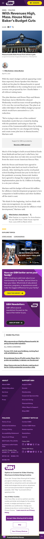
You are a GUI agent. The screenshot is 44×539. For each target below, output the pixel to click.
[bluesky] (31, 444)
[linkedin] (38, 444)
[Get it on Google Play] (34, 262)
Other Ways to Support (30, 407)
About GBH (6, 384)
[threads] (33, 444)
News (4, 10)
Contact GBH (26, 422)
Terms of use (6, 422)
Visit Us (24, 437)
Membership (26, 392)
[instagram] (23, 444)
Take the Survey (13, 293)
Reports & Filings (8, 437)
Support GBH (26, 384)
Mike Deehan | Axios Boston (14, 71)
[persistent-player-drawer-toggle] (42, 536)
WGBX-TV (14, 452)
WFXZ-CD (5, 456)
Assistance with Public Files (10, 445)
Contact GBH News (28, 426)
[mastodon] (33, 451)
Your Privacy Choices (19, 531)
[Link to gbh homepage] (10, 3)
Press (4, 400)
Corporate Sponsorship (30, 396)
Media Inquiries (27, 429)
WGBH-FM (15, 456)
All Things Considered (12, 347)
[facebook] (36, 444)
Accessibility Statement (10, 433)
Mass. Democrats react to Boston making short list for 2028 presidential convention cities (21, 366)
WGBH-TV (5, 452)
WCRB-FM (6, 460)
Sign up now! (14, 323)
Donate (36, 3)
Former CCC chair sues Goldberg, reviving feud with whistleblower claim (21, 352)
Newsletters (26, 433)
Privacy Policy (7, 429)
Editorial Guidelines (9, 426)
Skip (19, 525)
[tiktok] (26, 444)
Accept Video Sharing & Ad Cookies (19, 518)
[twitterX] (31, 214)
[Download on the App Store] (23, 262)
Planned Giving (27, 403)
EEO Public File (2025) (10, 441)
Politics (11, 10)
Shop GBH (25, 411)
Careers (4, 396)
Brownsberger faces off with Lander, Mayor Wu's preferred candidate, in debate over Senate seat (22, 359)
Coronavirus (19, 237)
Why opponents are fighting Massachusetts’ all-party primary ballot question (21, 342)
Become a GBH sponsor (22, 145)
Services (5, 392)
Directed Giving (27, 400)
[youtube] (28, 444)
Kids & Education (8, 388)
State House (7, 237)
